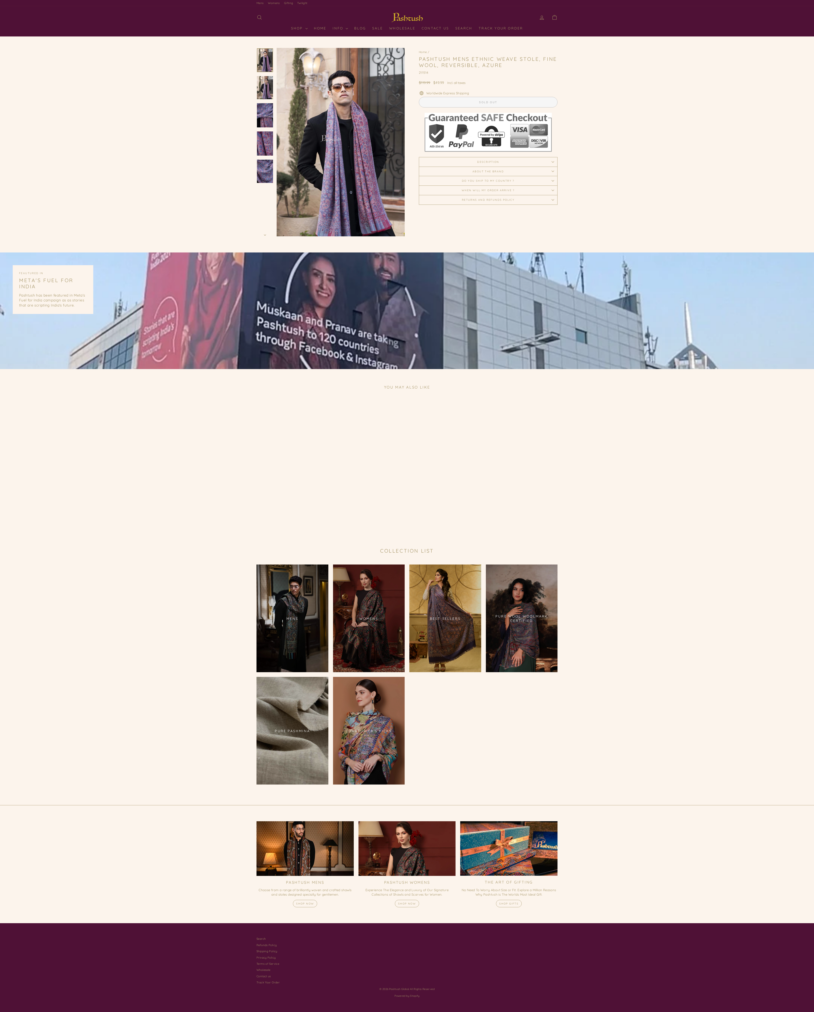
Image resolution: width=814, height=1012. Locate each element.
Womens (274, 3)
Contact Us (435, 28)
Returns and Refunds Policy (488, 199)
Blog (360, 28)
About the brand (488, 171)
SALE (377, 28)
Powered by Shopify (407, 995)
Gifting (288, 3)
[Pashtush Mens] (305, 848)
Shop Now (305, 903)
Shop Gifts (509, 903)
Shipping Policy (266, 951)
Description (488, 161)
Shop (297, 28)
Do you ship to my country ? (488, 180)
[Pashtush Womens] (407, 848)
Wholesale (402, 28)
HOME (320, 28)
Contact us (263, 976)
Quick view (292, 503)
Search (463, 28)
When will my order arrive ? (488, 190)
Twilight (302, 3)
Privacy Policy (266, 957)
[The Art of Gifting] (509, 848)
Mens (260, 3)
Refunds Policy (266, 945)
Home (423, 52)
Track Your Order (501, 28)
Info (339, 28)
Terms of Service (267, 963)
